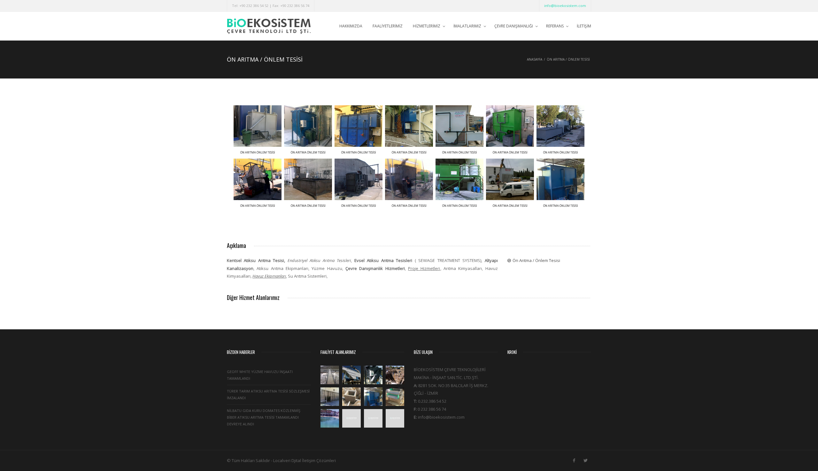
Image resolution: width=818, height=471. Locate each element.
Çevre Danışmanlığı (513, 26)
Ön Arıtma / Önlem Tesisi (536, 260)
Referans (555, 26)
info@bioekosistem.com (565, 5)
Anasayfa (534, 59)
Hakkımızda (350, 26)
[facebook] (574, 459)
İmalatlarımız (467, 26)
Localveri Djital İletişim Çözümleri (304, 460)
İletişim (584, 26)
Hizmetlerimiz (426, 26)
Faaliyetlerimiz (388, 26)
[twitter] (585, 459)
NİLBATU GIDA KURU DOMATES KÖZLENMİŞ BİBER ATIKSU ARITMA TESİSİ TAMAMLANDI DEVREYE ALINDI (263, 417)
